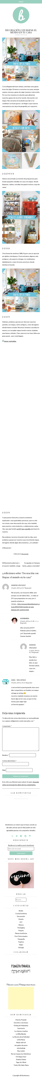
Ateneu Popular (21, 1020)
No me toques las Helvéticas (21, 1054)
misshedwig (21, 1048)
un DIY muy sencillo (23, 529)
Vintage (21, 947)
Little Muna (21, 1040)
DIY (21, 922)
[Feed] (12, 836)
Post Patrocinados (21, 936)
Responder (28, 588)
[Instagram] (30, 836)
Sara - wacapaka (18, 680)
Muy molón (21, 1051)
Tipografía (21, 939)
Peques (21, 930)
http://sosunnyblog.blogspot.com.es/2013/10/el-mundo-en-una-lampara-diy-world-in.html (25, 607)
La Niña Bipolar (21, 1034)
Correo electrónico (9, 761)
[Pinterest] (25, 836)
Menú (21, 2)
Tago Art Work (21, 1062)
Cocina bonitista (21, 913)
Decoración (25, 554)
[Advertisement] (21, 998)
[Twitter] (17, 836)
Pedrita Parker (21, 1059)
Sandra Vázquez (18, 585)
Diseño (21, 919)
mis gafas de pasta (21, 1045)
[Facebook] (21, 836)
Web (4, 770)
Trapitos (21, 942)
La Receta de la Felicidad (21, 1037)
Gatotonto (21, 1028)
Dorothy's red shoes (21, 1023)
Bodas (21, 911)
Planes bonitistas (21, 933)
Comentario (7, 726)
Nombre (5, 755)
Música (21, 925)
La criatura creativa (21, 1031)
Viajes (21, 945)
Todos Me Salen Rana (21, 1065)
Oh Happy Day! (21, 1057)
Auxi (25, 35)
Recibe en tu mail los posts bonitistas (21, 845)
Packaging (21, 928)
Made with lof (21, 1042)
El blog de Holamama (21, 1025)
